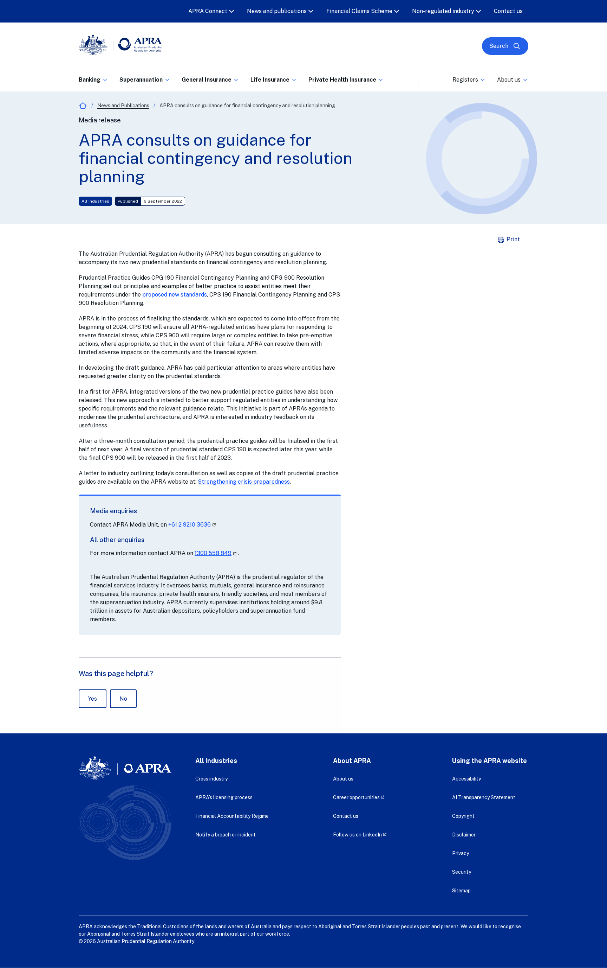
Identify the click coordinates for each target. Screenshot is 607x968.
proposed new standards (174, 294)
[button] (93, 82)
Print (512, 239)
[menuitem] (93, 78)
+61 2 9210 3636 (192, 524)
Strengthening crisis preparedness (244, 481)
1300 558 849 (216, 553)
